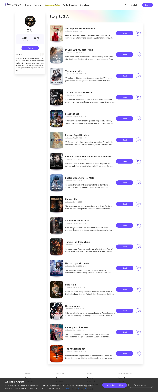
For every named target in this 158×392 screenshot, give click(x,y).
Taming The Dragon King (77, 242)
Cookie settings (141, 385)
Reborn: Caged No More (77, 135)
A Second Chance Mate (77, 220)
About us (28, 378)
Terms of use (91, 378)
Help (57, 378)
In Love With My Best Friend (79, 50)
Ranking (37, 5)
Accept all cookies (115, 385)
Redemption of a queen (76, 327)
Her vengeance (72, 306)
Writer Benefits (70, 5)
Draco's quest (72, 114)
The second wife (73, 71)
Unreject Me (71, 199)
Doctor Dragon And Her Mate (79, 178)
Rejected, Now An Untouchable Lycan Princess (88, 156)
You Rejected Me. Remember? (80, 28)
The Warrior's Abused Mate (78, 92)
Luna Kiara (70, 285)
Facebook (121, 378)
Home (28, 5)
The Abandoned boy (75, 349)
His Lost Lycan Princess (77, 263)
